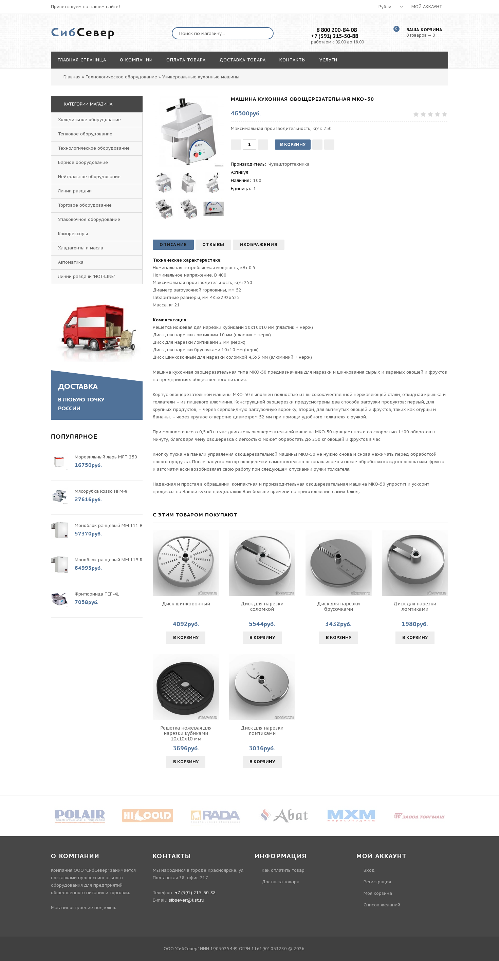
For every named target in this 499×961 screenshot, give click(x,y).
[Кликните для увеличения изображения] (188, 131)
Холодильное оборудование (89, 120)
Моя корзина (378, 893)
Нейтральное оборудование (89, 177)
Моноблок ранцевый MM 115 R (109, 560)
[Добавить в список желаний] (317, 144)
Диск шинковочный (186, 604)
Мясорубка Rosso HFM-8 (101, 491)
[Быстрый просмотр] (186, 563)
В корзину (186, 637)
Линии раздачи (75, 191)
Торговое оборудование (85, 205)
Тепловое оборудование (85, 134)
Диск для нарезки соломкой (262, 606)
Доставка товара (280, 882)
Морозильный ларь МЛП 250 (106, 457)
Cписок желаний (382, 905)
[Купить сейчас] (329, 144)
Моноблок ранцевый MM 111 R (109, 525)
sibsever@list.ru (186, 900)
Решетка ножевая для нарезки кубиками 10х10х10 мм (185, 733)
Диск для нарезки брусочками (338, 606)
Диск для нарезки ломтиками (414, 606)
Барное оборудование (83, 162)
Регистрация (377, 882)
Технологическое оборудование (94, 148)
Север (83, 32)
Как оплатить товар (283, 870)
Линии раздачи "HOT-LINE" (86, 276)
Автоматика (71, 262)
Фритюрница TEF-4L (97, 594)
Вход (369, 870)
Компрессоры (73, 234)
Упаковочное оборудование (89, 219)
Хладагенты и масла (80, 248)
